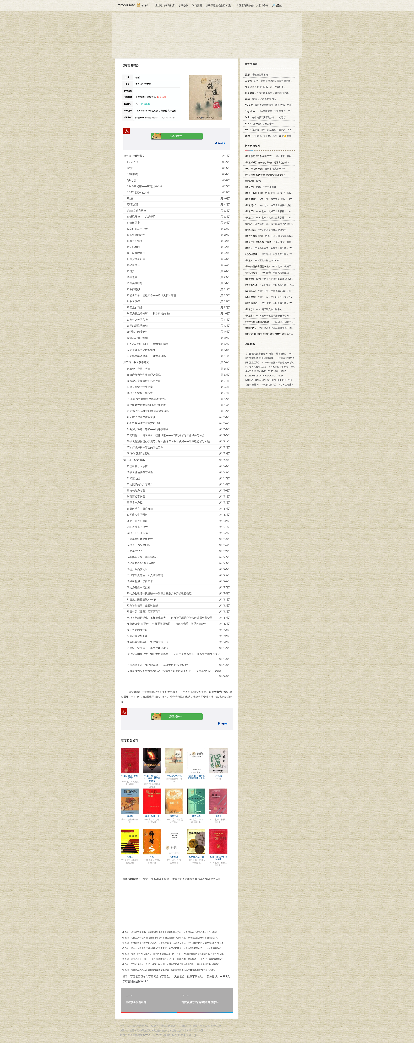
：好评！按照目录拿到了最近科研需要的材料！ (272, 80)
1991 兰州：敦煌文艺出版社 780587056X (271, 278)
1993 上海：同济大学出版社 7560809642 (275, 235)
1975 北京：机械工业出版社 (265, 229)
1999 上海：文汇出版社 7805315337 (270, 297)
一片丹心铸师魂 (174, 775)
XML (189, 1035)
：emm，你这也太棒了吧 (260, 98)
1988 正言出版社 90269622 (263, 260)
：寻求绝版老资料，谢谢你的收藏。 (267, 92)
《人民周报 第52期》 (278, 366)
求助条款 (183, 5)
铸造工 (218, 816)
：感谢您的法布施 (256, 74)
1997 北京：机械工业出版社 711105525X (275, 193)
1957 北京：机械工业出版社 (272, 266)
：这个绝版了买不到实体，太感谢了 (265, 117)
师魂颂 (218, 775)
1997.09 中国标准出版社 (279, 162)
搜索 (279, 5)
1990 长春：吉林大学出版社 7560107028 (270, 223)
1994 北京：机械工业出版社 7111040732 (280, 156)
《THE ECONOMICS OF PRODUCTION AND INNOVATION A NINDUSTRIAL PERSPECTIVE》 (269, 375)
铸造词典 (196, 816)
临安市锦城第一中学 (264, 168)
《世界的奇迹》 (286, 384)
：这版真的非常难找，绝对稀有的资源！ (269, 105)
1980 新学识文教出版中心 (263, 309)
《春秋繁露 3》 (252, 384)
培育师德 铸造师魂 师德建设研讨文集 (196, 777)
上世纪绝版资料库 (165, 5)
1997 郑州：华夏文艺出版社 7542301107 (273, 254)
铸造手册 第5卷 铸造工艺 (129, 777)
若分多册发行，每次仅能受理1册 (160, 117)
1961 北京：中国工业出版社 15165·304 (271, 327)
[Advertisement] (207, 35)
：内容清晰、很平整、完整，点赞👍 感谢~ (269, 135)
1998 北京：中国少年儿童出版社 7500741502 (274, 291)
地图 (195, 1035)
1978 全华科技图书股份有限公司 (266, 315)
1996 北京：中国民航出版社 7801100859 (273, 284)
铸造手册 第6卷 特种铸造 (218, 858)
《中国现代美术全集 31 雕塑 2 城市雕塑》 (266, 353)
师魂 (152, 856)
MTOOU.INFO (151, 1035)
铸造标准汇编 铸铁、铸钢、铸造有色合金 (152, 778)
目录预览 (161, 97)
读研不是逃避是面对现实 (219, 5)
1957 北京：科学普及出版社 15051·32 (270, 199)
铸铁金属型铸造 (196, 856)
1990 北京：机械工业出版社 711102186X (271, 217)
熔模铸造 (174, 856)
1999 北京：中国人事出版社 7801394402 (273, 303)
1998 (252, 180)
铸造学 (130, 816)
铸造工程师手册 (152, 816)
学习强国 (197, 5)
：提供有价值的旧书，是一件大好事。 (265, 86)
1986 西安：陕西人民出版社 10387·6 (271, 272)
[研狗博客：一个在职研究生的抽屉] (132, 5)
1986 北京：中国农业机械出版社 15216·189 (273, 205)
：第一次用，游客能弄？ (260, 123)
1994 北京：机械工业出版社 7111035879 (280, 241)
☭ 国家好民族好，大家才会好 (252, 5)
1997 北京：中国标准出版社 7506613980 (290, 333)
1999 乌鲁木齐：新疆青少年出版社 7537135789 (273, 248)
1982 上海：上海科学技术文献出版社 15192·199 (282, 321)
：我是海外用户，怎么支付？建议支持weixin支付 (272, 129)
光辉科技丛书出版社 (260, 186)
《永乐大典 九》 (269, 384)
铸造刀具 (174, 816)
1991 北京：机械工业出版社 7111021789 (271, 211)
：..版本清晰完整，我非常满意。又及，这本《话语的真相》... (281, 111)
